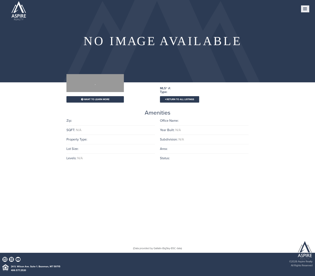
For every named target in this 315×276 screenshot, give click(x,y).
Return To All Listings (180, 99)
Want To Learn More (96, 99)
